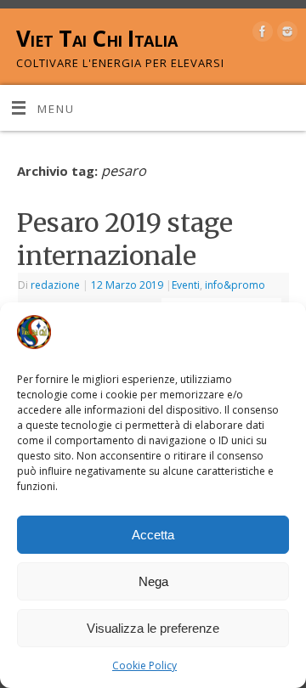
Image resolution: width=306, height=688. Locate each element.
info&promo (235, 285)
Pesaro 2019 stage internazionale (125, 239)
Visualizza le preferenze (153, 628)
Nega (153, 581)
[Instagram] (285, 34)
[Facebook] (260, 34)
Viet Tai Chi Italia (96, 38)
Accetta (153, 534)
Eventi (186, 285)
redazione (55, 285)
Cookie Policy (144, 665)
